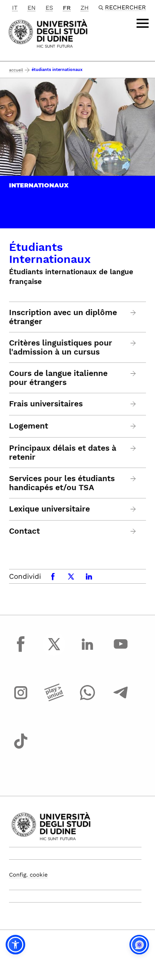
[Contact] (133, 531)
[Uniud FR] (48, 33)
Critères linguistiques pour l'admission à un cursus (60, 347)
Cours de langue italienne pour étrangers (58, 378)
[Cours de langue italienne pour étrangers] (133, 373)
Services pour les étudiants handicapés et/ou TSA (62, 483)
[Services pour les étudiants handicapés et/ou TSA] (133, 478)
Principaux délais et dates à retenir (62, 453)
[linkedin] (87, 650)
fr (67, 7)
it (15, 7)
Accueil (16, 70)
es (49, 7)
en (31, 7)
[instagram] (20, 699)
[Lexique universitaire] (133, 509)
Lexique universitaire (49, 508)
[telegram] (120, 699)
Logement (28, 425)
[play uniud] (54, 699)
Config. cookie (28, 874)
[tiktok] (20, 748)
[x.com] (54, 650)
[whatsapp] (87, 699)
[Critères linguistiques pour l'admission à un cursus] (133, 343)
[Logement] (133, 426)
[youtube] (120, 650)
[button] (15, 944)
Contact (24, 531)
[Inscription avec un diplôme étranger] (133, 312)
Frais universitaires (46, 403)
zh (85, 7)
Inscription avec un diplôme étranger (63, 317)
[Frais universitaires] (133, 404)
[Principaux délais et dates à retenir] (133, 448)
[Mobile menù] (142, 23)
